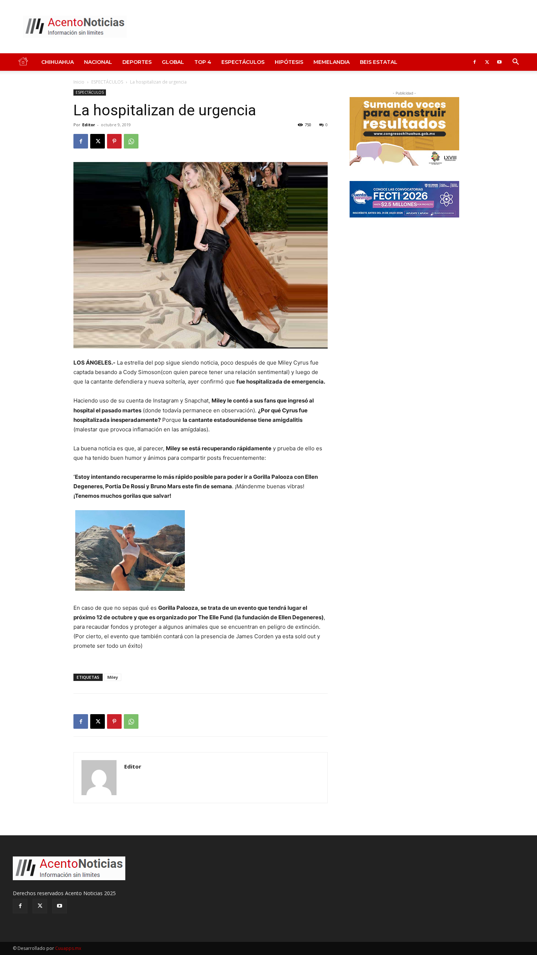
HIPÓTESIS (289, 62)
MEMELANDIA (331, 62)
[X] (486, 62)
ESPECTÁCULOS (242, 62)
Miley (112, 677)
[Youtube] (499, 62)
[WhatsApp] (131, 141)
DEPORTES (137, 62)
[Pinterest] (114, 141)
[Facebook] (474, 62)
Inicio (78, 82)
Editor (88, 124)
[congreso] (404, 131)
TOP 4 (202, 62)
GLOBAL (173, 62)
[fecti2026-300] (404, 199)
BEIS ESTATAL (378, 62)
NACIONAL (98, 62)
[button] (515, 62)
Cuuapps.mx (68, 948)
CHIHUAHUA (57, 62)
